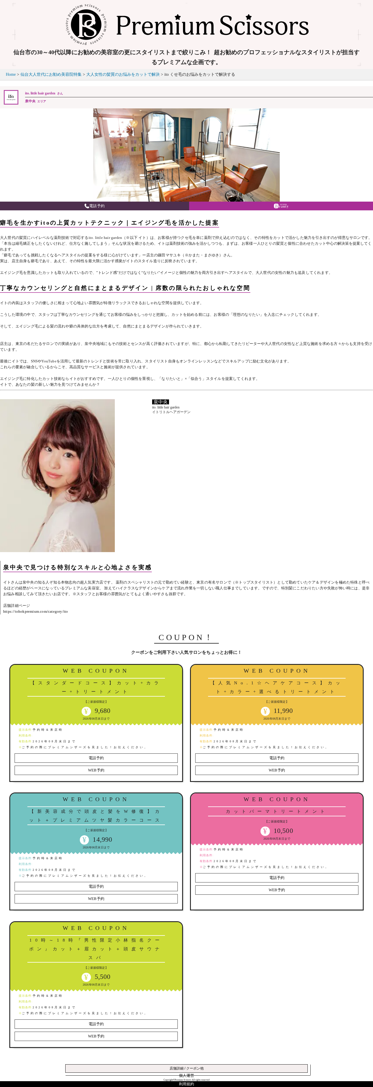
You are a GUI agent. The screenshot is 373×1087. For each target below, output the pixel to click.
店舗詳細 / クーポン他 (187, 1068)
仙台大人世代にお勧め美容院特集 (51, 74)
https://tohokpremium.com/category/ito (35, 611)
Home (11, 74)
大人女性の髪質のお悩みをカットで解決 (123, 74)
